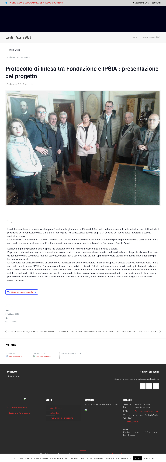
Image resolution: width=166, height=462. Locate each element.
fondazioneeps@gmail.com (146, 411)
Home (134, 37)
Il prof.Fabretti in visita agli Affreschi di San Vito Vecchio (31, 331)
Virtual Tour (55, 413)
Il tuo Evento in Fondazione (61, 418)
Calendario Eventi (142, 3)
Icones (100, 454)
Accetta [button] (137, 458)
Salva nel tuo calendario (22, 292)
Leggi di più (148, 458)
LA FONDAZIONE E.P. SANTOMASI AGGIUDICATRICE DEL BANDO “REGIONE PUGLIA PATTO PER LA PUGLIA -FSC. (108, 331)
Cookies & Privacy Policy (115, 454)
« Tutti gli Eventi (13, 49)
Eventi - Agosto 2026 (152, 37)
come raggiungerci (132, 421)
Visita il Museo (56, 408)
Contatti (156, 3)
